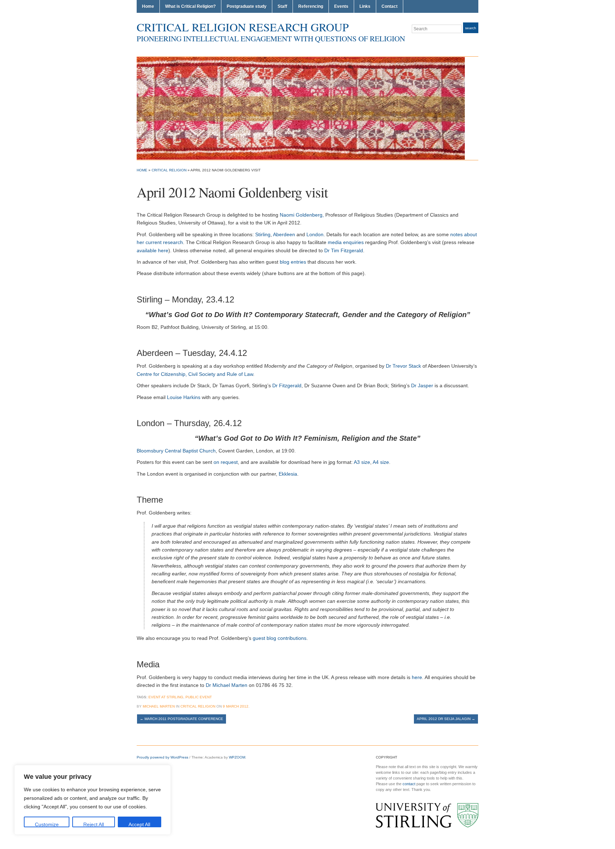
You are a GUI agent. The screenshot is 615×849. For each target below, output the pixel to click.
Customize (47, 824)
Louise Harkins (183, 397)
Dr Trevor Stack (403, 366)
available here (152, 250)
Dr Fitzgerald (286, 385)
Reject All (93, 824)
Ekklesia (288, 474)
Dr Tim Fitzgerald (343, 250)
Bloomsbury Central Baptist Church (176, 451)
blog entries (293, 262)
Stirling (262, 234)
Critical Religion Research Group (243, 27)
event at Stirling (165, 697)
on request (226, 462)
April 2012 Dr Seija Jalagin (446, 719)
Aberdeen (284, 234)
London (315, 234)
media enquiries (346, 242)
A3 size (362, 462)
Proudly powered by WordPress (162, 757)
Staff (282, 6)
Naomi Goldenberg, (302, 215)
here (417, 677)
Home (148, 6)
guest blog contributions (279, 638)
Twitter (466, 42)
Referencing (310, 6)
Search (470, 28)
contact (409, 784)
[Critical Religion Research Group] (301, 108)
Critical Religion (169, 170)
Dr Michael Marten (226, 685)
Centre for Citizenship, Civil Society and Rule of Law (195, 374)
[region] (92, 800)
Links (364, 6)
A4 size (381, 462)
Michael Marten (159, 706)
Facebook (474, 42)
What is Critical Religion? (190, 6)
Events (341, 6)
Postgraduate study (247, 6)
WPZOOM (237, 757)
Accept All (139, 824)
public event (198, 697)
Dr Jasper (422, 385)
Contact (390, 6)
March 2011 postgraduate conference (181, 719)
